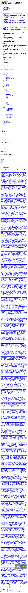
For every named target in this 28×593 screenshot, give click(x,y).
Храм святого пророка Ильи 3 (14, 473)
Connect (5, 147)
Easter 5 (14, 240)
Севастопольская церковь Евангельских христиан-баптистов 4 (14, 465)
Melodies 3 (18, 246)
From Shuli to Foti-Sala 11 (15, 208)
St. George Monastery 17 (20, 266)
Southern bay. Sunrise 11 (16, 253)
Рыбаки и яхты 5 (16, 470)
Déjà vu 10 (3, 169)
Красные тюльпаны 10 (6, 573)
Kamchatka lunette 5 (13, 255)
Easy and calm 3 (15, 259)
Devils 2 (23, 169)
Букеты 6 (19, 332)
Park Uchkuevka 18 (20, 264)
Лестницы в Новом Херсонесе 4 (17, 426)
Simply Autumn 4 (6, 227)
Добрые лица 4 (20, 448)
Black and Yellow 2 (10, 221)
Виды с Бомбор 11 (20, 468)
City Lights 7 (4, 174)
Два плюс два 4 (14, 353)
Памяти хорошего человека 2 (12, 337)
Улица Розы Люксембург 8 (13, 385)
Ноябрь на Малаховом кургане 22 (15, 383)
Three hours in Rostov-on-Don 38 (14, 315)
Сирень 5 (3, 356)
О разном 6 (18, 481)
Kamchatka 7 (21, 310)
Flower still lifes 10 (10, 175)
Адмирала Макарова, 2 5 (10, 584)
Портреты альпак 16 (21, 505)
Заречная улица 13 (15, 394)
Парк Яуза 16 (21, 341)
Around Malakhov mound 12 (13, 307)
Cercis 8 (9, 262)
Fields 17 (25, 299)
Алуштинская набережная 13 (7, 430)
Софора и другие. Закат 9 (7, 370)
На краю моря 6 (19, 406)
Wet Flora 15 (19, 196)
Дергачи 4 (13, 562)
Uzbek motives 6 (11, 246)
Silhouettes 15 (20, 291)
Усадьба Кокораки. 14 (13, 358)
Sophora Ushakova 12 (11, 301)
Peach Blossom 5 (22, 206)
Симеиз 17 (22, 422)
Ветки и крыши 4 (5, 564)
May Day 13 (11, 312)
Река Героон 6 (15, 429)
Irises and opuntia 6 (13, 295)
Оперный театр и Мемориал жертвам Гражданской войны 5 (14, 491)
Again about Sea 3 (12, 190)
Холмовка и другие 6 (6, 483)
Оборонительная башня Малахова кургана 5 (11, 479)
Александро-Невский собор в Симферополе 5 (11, 453)
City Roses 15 (22, 265)
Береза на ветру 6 (5, 529)
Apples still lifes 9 (9, 275)
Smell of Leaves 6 (19, 203)
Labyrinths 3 (4, 233)
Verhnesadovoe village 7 (15, 300)
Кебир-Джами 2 (11, 436)
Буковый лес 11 (21, 359)
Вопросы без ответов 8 (17, 451)
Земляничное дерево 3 (14, 569)
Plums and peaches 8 (9, 273)
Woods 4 (22, 227)
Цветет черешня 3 (6, 575)
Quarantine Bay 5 (5, 293)
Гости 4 (16, 415)
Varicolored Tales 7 (11, 233)
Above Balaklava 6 (11, 218)
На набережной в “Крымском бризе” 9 (18, 497)
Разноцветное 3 (14, 433)
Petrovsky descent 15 (22, 297)
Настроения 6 (4, 547)
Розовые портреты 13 (22, 357)
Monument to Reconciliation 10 (7, 298)
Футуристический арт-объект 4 (12, 372)
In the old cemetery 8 (16, 254)
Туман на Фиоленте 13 (16, 583)
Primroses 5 (23, 174)
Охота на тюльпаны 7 (15, 564)
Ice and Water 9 (16, 205)
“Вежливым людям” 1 (22, 452)
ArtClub (6, 87)
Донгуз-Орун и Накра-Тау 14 (17, 319)
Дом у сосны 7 (23, 385)
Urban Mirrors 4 (17, 229)
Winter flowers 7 (6, 252)
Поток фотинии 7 (15, 573)
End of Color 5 (15, 219)
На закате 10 (23, 363)
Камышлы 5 (4, 359)
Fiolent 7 (4, 196)
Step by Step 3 (15, 238)
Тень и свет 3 (5, 582)
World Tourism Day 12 (22, 190)
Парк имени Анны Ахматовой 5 (14, 404)
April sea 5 (20, 175)
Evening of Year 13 (18, 187)
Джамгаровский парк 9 (12, 341)
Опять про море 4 (5, 494)
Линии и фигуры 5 (11, 344)
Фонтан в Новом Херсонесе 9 (18, 428)
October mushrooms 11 (12, 281)
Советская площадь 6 (15, 393)
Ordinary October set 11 (9, 201)
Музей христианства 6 (6, 428)
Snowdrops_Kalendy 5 (6, 206)
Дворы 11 (15, 364)
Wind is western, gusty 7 (17, 172)
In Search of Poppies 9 (20, 178)
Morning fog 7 (16, 282)
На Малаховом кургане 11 (12, 449)
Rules (6, 591)
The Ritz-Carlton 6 (15, 278)
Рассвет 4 (19, 412)
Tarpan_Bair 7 (4, 207)
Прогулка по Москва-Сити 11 (9, 374)
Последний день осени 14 (7, 384)
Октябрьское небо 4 (14, 444)
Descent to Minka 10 (13, 299)
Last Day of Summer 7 (16, 185)
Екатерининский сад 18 (6, 455)
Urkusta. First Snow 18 (15, 195)
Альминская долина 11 (6, 457)
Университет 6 (11, 544)
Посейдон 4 (4, 580)
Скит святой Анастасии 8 (21, 399)
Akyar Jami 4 (22, 304)
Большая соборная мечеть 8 (15, 407)
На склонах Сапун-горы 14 (7, 348)
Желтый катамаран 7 (14, 522)
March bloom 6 (24, 255)
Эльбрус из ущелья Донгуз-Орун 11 (9, 531)
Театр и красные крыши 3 (13, 549)
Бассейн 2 (3, 501)
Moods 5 (10, 236)
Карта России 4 (15, 432)
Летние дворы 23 (20, 584)
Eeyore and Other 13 (5, 192)
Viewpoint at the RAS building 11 (8, 247)
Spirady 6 (6, 200)
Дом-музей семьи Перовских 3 (18, 525)
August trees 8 (13, 271)
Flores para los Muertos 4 (6, 219)
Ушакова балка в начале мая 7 (18, 575)
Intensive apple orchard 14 (11, 323)
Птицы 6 (17, 431)
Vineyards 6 (18, 183)
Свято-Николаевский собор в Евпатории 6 (13, 519)
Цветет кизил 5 (11, 398)
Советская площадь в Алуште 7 (8, 431)
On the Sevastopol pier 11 (14, 285)
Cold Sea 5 (11, 193)
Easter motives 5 (14, 297)
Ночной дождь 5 (16, 419)
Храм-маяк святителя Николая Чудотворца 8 (13, 361)
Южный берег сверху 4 (6, 418)
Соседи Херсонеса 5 (21, 492)
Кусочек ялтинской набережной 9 (10, 514)
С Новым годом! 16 (14, 387)
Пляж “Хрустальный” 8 (6, 371)
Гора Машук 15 (23, 321)
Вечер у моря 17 (4, 496)
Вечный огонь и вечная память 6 (8, 523)
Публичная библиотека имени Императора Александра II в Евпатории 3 (14, 471)
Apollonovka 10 (4, 312)
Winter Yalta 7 (17, 194)
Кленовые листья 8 (5, 535)
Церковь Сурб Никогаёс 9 (7, 518)
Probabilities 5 (4, 222)
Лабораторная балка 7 (6, 525)
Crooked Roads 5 (4, 190)
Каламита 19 (24, 326)
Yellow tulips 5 (14, 310)
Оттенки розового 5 (21, 330)
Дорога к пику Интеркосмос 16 (17, 530)
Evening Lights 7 (12, 186)
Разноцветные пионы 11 (11, 409)
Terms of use (10, 591)
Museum (5, 72)
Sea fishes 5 (24, 236)
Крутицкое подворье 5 (10, 379)
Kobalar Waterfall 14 (14, 232)
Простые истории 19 (12, 330)
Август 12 (23, 324)
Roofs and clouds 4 (17, 236)
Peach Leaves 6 (8, 214)
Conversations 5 (19, 258)
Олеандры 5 (7, 424)
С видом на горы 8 (5, 498)
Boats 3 (24, 187)
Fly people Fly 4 (16, 225)
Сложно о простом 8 (13, 463)
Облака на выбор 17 (21, 496)
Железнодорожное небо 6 (13, 328)
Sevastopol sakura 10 (5, 297)
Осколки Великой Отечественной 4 (12, 226)
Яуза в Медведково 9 (17, 416)
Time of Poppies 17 (22, 189)
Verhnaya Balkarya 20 (21, 235)
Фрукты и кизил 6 (5, 333)
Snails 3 (24, 221)
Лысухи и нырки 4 (10, 386)
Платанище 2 (12, 545)
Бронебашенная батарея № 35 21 (8, 406)
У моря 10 (17, 398)
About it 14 (24, 268)
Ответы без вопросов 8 (6, 451)
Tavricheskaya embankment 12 (7, 306)
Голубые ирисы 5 (21, 405)
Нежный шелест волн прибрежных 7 (13, 187)
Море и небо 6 (4, 392)
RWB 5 (17, 218)
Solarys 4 (12, 192)
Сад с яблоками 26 (10, 528)
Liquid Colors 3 (20, 224)
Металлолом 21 (8, 413)
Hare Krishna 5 (21, 179)
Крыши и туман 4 (10, 461)
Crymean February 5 (5, 170)
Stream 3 (9, 222)
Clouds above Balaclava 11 (12, 242)
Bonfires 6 (10, 225)
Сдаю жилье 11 (4, 423)
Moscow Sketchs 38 (8, 229)
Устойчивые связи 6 (19, 456)
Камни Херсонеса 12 (12, 492)
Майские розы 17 (13, 357)
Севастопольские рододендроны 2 (9, 405)
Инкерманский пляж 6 (11, 468)
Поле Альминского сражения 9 (18, 457)
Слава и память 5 (14, 350)
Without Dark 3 (18, 221)
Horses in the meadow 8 (10, 313)
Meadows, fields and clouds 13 (7, 267)
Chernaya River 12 (5, 295)
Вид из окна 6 (11, 456)
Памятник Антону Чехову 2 (7, 503)
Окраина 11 (3, 364)
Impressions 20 (4, 246)
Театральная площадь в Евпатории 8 (9, 472)
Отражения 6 (18, 369)
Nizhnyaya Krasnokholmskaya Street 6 (12, 280)
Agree (23, 566)
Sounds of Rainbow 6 (11, 220)
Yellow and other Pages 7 (6, 238)
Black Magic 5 (10, 174)
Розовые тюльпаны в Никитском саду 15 (12, 570)
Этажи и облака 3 (10, 369)
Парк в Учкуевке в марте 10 (7, 458)
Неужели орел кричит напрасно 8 (9, 332)
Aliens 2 (14, 214)
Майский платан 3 (11, 581)
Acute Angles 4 (15, 222)
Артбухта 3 (16, 462)
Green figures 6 (12, 308)
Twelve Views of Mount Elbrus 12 (15, 212)
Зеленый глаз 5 (9, 326)
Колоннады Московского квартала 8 (9, 437)
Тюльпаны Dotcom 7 (5, 567)
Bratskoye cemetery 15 (14, 265)
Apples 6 (3, 236)
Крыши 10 (22, 419)
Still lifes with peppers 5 (15, 284)
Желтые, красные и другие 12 (9, 352)
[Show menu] (8, 1)
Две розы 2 (24, 469)
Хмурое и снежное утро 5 (14, 340)
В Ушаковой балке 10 (18, 384)
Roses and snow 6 (22, 290)
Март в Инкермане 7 (5, 558)
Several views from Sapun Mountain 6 (15, 272)
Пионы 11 (23, 354)
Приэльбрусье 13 (5, 321)
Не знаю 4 (9, 550)
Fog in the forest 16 (15, 286)
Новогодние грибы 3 (19, 386)
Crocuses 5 (23, 183)
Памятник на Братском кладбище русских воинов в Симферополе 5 (12, 486)
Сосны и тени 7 (23, 542)
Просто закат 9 (16, 370)
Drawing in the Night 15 (11, 231)
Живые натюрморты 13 (14, 321)
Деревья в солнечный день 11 (7, 543)
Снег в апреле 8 (19, 461)
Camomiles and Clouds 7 (17, 199)
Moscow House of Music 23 (19, 280)
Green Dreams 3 (22, 238)
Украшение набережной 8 (21, 502)
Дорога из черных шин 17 (8, 399)
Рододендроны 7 (6, 320)
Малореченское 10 (15, 360)
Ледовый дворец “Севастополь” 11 (14, 561)
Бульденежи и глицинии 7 (19, 356)
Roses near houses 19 (5, 300)
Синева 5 (24, 499)
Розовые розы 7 (4, 544)
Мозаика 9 (11, 400)
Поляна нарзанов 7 (5, 530)
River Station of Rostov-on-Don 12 (12, 317)
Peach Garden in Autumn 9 (18, 209)
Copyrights (21, 591)
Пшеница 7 (24, 482)
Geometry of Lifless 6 (20, 233)
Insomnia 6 (7, 232)
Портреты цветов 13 (21, 347)
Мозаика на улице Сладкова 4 (19, 495)
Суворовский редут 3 (19, 507)
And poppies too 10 (9, 216)
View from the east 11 (10, 249)
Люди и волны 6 (12, 392)
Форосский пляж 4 (5, 426)
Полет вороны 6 (9, 478)
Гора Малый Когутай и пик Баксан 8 (15, 532)
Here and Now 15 (23, 245)
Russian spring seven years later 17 (14, 292)
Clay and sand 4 (18, 249)
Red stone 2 (3, 220)
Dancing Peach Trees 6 (12, 198)
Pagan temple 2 (20, 271)
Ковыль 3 (11, 484)
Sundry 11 (9, 172)
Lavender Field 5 (13, 200)
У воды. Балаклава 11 (14, 410)
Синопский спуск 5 (21, 557)
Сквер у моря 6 (23, 370)
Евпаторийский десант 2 (17, 475)
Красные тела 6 (17, 326)
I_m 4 (10, 240)
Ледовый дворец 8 (20, 445)
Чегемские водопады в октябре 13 (8, 538)
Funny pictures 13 (16, 239)
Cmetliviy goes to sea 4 (14, 215)
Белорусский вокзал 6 (6, 377)
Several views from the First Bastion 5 (15, 303)
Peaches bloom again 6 (14, 176)
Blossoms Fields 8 (17, 226)
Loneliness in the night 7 (7, 274)
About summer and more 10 (20, 267)
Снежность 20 (7, 389)
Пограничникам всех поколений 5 (15, 524)
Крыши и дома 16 (5, 497)
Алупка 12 (3, 509)
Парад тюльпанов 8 (10, 565)
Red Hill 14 (12, 261)
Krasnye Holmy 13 (6, 284)
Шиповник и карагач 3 (10, 517)
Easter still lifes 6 (11, 260)
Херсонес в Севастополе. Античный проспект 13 (12, 419)
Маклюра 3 (4, 549)
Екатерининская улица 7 (20, 391)
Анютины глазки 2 (5, 350)
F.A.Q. (4, 590)
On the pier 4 (17, 298)
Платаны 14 (19, 446)
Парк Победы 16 (5, 331)
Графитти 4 (14, 448)
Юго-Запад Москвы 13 (12, 412)
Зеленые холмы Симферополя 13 (9, 402)
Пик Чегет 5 (20, 531)
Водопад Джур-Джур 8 (6, 360)
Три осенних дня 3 (10, 336)
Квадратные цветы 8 (20, 352)
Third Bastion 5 (18, 261)
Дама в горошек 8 (21, 519)
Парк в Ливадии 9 (13, 438)
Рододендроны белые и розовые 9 (16, 576)
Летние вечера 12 (16, 324)
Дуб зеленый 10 (4, 358)
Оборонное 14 (15, 371)
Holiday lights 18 (14, 290)
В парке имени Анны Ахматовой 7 (17, 494)
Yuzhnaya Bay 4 (4, 311)
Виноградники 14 (5, 444)
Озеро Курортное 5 (14, 536)
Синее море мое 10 (8, 397)
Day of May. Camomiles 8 (11, 224)
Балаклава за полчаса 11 (6, 495)
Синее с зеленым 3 (16, 550)
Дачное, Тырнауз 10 (13, 529)
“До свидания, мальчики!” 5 (7, 507)
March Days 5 (9, 239)
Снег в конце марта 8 (18, 348)
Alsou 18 (10, 282)
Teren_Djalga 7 (14, 206)
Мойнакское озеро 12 (6, 521)
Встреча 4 (23, 479)
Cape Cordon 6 (17, 306)
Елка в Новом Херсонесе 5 (10, 452)
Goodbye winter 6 (6, 211)
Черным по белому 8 (14, 331)
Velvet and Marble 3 (20, 220)
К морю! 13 (4, 365)
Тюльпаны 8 (17, 400)
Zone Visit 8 (22, 218)
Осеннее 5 (3, 449)
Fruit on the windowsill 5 (6, 305)
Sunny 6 (13, 251)
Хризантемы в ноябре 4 (13, 547)
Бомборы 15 (9, 364)
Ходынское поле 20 (6, 373)
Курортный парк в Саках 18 (16, 516)
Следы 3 (3, 556)
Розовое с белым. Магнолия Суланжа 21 (16, 560)
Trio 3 (6, 236)
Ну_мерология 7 (10, 338)
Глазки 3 (8, 552)
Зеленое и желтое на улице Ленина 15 (18, 535)
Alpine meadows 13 (5, 268)
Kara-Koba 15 (10, 207)
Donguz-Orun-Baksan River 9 (16, 320)
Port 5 (15, 175)
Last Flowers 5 (19, 173)
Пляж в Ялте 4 (12, 440)
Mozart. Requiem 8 (23, 219)
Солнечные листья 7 (19, 543)
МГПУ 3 (9, 416)
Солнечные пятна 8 (5, 446)
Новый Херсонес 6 (17, 403)
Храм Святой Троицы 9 (6, 429)
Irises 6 (7, 215)
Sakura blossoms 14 (19, 260)
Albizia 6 (11, 245)
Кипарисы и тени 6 (14, 554)
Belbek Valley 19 (14, 181)
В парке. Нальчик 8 (5, 536)
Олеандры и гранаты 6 (21, 498)
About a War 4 (17, 169)
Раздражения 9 (4, 287)
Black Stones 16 (12, 188)
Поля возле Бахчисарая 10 (15, 482)
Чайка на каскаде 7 (11, 578)
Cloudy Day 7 (5, 245)
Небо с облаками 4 (20, 537)
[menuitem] (11, 65)
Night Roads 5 (19, 186)
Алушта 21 (21, 429)
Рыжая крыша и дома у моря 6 (17, 367)
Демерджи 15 (20, 417)
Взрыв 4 (3, 542)
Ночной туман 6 (5, 576)
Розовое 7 (16, 345)
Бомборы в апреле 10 (6, 469)
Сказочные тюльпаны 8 (12, 568)
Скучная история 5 (5, 343)
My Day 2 (3, 239)
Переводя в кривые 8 (6, 325)
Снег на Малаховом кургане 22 (9, 551)
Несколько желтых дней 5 (13, 334)
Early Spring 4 (19, 188)
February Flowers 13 (11, 196)
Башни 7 (10, 541)
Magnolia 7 (12, 268)
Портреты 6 (13, 446)
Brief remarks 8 (4, 255)
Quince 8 (22, 285)
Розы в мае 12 (20, 409)
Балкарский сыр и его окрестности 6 (15, 534)
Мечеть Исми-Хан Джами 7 (21, 504)
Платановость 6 (23, 522)
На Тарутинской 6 (15, 325)
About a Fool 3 (10, 244)
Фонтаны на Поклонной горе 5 (19, 413)
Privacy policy (16, 591)
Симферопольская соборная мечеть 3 (12, 354)
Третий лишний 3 (21, 552)
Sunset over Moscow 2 (21, 247)
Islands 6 (3, 248)
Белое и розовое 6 (21, 402)
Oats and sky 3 (9, 324)
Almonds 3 (4, 198)
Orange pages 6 (22, 259)
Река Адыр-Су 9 (22, 529)
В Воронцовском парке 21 (20, 508)
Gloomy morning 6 (5, 308)
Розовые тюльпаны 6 (6, 353)
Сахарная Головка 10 (12, 359)
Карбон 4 (23, 369)
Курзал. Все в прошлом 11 (14, 423)
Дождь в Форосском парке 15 (13, 509)
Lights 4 (21, 193)
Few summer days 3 (5, 269)
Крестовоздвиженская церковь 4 (8, 439)
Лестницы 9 (20, 396)
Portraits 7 (13, 264)
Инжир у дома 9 (10, 586)
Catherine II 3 (18, 268)
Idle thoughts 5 (18, 251)
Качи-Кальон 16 (4, 400)
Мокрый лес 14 (21, 350)
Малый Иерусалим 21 (10, 477)
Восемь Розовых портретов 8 (10, 417)
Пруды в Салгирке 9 (5, 327)
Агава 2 (23, 393)
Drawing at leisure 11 (5, 266)
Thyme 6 (12, 266)
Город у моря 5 (19, 477)
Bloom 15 (3, 215)
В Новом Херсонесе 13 (6, 443)
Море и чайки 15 (5, 440)
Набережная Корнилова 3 (11, 557)
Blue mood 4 (9, 259)
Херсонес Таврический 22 (7, 403)
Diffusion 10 (16, 245)
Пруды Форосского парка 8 (17, 425)
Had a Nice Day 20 (5, 189)
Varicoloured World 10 (11, 173)
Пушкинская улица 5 (6, 394)
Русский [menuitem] (5, 65)
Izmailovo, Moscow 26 (7, 277)
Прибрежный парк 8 (6, 448)
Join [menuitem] (7, 67)
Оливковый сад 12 (14, 577)
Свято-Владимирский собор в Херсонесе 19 (11, 450)
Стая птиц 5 (5, 456)
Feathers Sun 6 (13, 252)
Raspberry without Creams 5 (13, 180)
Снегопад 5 (14, 552)
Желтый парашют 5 (18, 430)
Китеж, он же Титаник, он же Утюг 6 (18, 376)
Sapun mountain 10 (6, 310)
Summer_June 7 (17, 207)
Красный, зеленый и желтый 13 (12, 542)
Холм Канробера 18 (17, 443)
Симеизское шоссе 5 (15, 424)
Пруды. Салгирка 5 (19, 545)
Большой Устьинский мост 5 (7, 415)
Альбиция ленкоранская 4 (13, 420)
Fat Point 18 (16, 193)
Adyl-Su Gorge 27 (19, 313)
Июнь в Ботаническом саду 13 (12, 490)
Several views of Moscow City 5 (11, 279)
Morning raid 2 (4, 281)
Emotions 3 (16, 248)
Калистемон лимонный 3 (19, 503)
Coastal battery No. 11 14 (6, 294)
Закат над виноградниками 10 (8, 504)
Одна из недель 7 (5, 357)
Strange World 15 (10, 169)
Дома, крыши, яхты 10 (20, 436)
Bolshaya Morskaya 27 (6, 264)
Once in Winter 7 (4, 188)
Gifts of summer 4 (6, 271)
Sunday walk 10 (21, 295)
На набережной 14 (15, 390)
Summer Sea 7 (4, 244)
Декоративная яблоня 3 (12, 574)
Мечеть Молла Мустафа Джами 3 (8, 505)
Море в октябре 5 (11, 445)
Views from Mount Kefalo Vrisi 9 (13, 314)
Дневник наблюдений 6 (15, 343)
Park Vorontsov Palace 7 (9, 241)
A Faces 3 (3, 242)
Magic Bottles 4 (18, 228)
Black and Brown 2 (20, 214)
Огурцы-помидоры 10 (6, 366)
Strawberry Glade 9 (19, 234)
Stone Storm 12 (10, 202)
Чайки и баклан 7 (11, 411)
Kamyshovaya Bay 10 (13, 293)
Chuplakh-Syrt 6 (11, 234)
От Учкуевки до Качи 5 (21, 344)
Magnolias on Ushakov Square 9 (15, 311)
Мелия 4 (9, 396)
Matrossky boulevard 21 (15, 269)
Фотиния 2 (14, 396)
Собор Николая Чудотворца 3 (15, 476)
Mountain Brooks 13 (5, 195)
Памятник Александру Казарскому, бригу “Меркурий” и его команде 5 (14, 548)
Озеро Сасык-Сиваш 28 (15, 515)
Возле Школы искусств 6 (8, 346)
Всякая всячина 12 (6, 481)
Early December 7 (23, 307)
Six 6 (19, 255)
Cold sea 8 (14, 291)
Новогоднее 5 (17, 338)
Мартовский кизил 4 (5, 562)
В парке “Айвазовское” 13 (13, 580)
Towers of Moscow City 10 (18, 213)
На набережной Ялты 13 (21, 439)
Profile (4, 144)
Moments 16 (23, 239)
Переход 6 (3, 380)
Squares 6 (21, 222)
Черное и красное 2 (5, 554)
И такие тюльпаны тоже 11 (17, 571)
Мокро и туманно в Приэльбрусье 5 (14, 318)
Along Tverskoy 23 (6, 278)
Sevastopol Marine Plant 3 (13, 304)
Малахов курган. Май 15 (18, 478)
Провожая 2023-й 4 (5, 387)
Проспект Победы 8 (6, 382)
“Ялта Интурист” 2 (22, 514)
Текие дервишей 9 (17, 518)
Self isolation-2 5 (23, 262)
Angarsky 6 (22, 232)
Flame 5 (3, 232)
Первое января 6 (20, 551)
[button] (6, 7)
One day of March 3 (5, 257)
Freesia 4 (19, 170)
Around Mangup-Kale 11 (19, 182)
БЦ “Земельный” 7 (15, 373)
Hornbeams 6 (17, 312)
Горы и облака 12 (10, 501)
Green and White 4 (5, 240)
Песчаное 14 (14, 469)
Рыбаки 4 (19, 469)
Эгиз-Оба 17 (16, 397)
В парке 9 (8, 425)
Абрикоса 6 (3, 561)
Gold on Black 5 (13, 170)
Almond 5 (6, 176)
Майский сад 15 (9, 356)
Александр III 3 (5, 438)
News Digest (6, 62)
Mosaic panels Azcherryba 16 (18, 305)
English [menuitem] (8, 65)
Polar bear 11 (24, 292)
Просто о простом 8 (22, 463)
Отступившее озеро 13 (21, 517)
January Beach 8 (10, 194)
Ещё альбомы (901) (18, 586)
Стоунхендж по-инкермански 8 (8, 464)
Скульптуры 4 (19, 392)
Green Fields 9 (8, 199)
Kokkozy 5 (19, 200)
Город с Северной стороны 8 (7, 345)
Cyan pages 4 (4, 260)
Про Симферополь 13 (6, 432)
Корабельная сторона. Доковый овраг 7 (14, 556)
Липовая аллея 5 (19, 544)
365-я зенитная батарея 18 (19, 541)
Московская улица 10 (10, 391)
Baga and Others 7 (9, 205)
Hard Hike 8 (20, 198)
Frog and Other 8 (14, 189)
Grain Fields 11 (21, 242)
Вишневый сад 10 (11, 537)
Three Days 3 (17, 244)
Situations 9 (19, 252)
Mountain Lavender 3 (10, 228)
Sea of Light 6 (23, 194)
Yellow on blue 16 (5, 285)
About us (8, 590)
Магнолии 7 (13, 498)
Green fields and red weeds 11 (7, 179)
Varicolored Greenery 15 (6, 185)
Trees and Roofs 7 (16, 262)
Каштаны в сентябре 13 (13, 527)
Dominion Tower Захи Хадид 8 (13, 380)
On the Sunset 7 (8, 254)
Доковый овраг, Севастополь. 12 (8, 339)
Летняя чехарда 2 (10, 363)
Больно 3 (24, 555)
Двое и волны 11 (22, 438)
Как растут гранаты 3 (14, 333)
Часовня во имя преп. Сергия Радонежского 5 (11, 499)
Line (4, 145)
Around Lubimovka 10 (10, 178)
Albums (4, 148)
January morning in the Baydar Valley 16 (16, 288)
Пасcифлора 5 (15, 366)
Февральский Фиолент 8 (16, 389)
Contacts (11, 590)
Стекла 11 (7, 376)
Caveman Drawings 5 (21, 231)
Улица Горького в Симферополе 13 (12, 434)
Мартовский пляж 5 (18, 458)
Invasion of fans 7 (23, 286)
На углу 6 (10, 442)
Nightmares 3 (19, 240)
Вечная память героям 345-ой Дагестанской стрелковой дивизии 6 (14, 466)
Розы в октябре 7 (14, 327)
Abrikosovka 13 (4, 304)
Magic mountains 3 (9, 248)
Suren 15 (20, 299)
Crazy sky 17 (24, 284)
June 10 (16, 179)
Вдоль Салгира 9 (16, 455)
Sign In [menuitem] (4, 67)
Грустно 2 (17, 363)
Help (2, 590)
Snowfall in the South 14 (6, 291)
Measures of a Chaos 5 (15, 227)
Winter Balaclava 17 (12, 287)
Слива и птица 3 (18, 346)
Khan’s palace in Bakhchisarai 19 (19, 294)
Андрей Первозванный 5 (13, 365)
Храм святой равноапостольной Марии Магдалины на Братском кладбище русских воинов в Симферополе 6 (14, 488)
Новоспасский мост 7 (21, 379)
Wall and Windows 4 (11, 235)
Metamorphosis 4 (14, 211)
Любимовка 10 (4, 527)
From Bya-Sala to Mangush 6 (8, 203)
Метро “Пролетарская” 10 (15, 378)
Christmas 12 (17, 174)
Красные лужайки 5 (5, 515)
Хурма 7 (24, 332)
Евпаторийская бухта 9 (6, 470)
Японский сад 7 (12, 496)
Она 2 (19, 433)
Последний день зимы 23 (16, 555)
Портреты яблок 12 (19, 528)
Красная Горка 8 (5, 410)
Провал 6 (3, 323)
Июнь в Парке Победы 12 (14, 422)
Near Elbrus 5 (5, 212)
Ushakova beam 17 (11, 258)
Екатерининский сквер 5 (12, 563)
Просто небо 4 (11, 502)
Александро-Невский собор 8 (7, 351)
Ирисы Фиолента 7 (13, 582)
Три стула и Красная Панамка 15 (13, 507)
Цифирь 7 (6, 482)
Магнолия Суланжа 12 (11, 347)
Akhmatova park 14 (22, 293)
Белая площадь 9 (15, 377)
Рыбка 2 (13, 481)
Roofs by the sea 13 (14, 257)
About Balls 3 (8, 253)
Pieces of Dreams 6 (19, 241)
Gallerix (6, 587)
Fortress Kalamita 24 (18, 274)
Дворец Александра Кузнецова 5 (13, 510)
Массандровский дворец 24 (7, 511)
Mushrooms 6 (12, 183)
